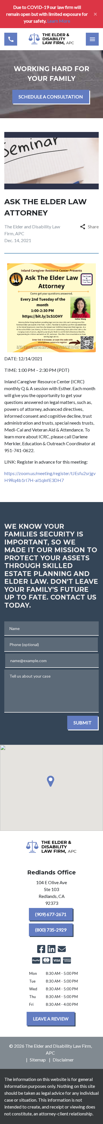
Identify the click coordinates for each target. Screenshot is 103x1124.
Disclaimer (63, 1059)
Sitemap (38, 1059)
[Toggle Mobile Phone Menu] (10, 39)
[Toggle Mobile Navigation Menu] (92, 39)
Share (93, 226)
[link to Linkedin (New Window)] (51, 949)
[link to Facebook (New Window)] (41, 949)
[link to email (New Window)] (62, 949)
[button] (51, 781)
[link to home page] (51, 39)
